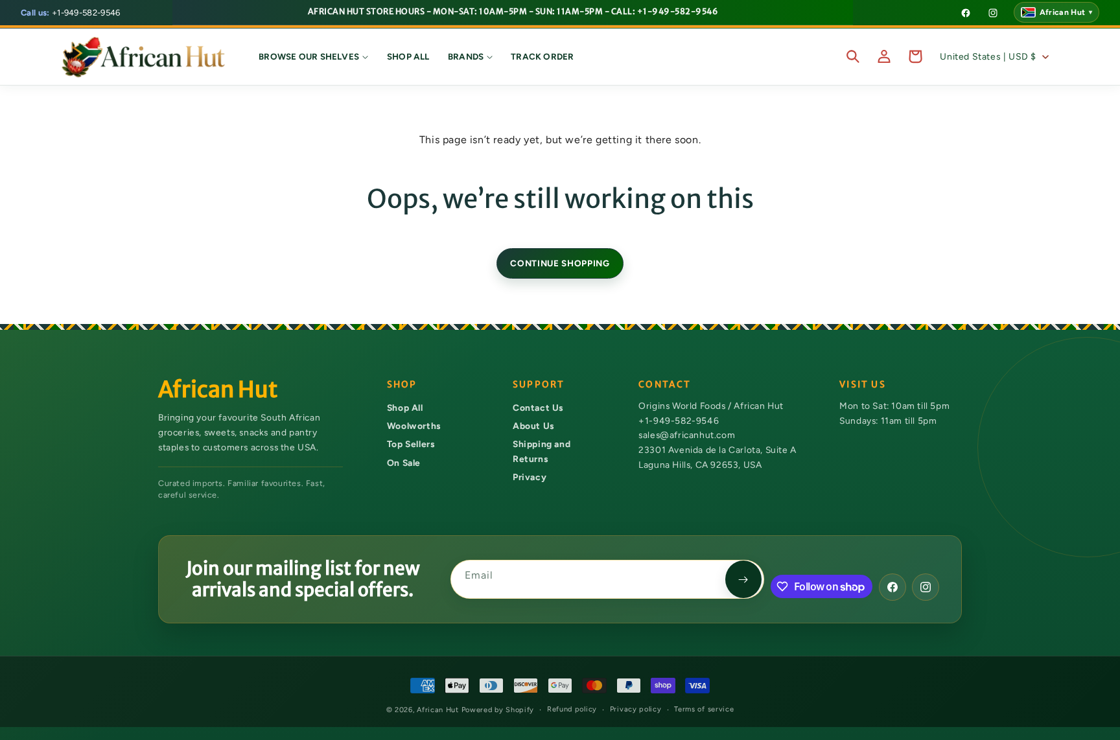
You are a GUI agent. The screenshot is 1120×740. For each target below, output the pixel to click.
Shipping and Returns (541, 452)
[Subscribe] (743, 579)
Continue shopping (559, 263)
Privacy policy (636, 709)
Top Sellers (411, 444)
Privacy (529, 477)
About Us (533, 426)
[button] (313, 56)
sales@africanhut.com (686, 435)
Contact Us (538, 407)
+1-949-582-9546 (71, 12)
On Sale (404, 462)
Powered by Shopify (498, 710)
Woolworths (414, 426)
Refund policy (572, 709)
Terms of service (704, 709)
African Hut (439, 710)
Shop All (405, 407)
